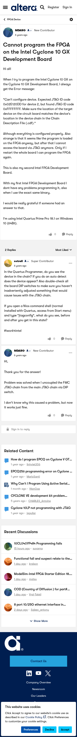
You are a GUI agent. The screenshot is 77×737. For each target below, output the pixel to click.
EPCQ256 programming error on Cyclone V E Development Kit (41, 472)
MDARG (20, 30)
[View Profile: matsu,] (8, 577)
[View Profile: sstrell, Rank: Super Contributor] (8, 263)
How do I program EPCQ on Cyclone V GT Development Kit (40, 460)
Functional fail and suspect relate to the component (42, 559)
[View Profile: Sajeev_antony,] (8, 607)
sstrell (18, 261)
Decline (49, 729)
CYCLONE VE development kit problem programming (38, 496)
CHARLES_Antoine (39, 500)
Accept (65, 729)
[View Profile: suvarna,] (8, 546)
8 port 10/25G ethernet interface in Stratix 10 (38, 605)
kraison (33, 563)
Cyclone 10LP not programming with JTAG (41, 508)
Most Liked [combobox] (63, 250)
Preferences (31, 729)
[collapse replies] (38, 258)
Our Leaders (38, 695)
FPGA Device (14, 19)
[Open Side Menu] (5, 7)
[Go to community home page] (24, 7)
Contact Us (38, 661)
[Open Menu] (71, 19)
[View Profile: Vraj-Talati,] (8, 592)
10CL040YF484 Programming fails (38, 543)
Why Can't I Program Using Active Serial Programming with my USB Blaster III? (39, 484)
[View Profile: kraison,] (8, 562)
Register (53, 7)
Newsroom (38, 689)
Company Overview (38, 682)
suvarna (38, 548)
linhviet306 (33, 464)
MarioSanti (33, 476)
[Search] (42, 7)
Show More (41, 620)
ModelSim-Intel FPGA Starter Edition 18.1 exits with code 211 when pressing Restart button (43, 574)
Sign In (67, 7)
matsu (33, 579)
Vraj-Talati (35, 594)
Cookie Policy (33, 717)
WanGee (34, 488)
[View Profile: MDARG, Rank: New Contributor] (8, 32)
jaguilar (31, 513)
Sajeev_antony (40, 609)
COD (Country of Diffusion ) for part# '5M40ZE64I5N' (40, 589)
